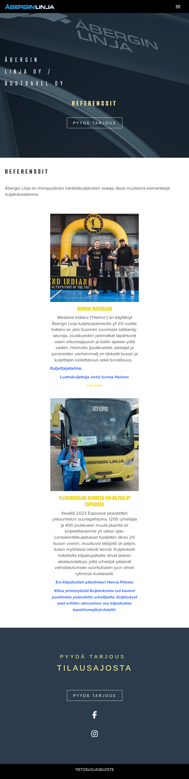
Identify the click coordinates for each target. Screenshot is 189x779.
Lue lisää (110, 385)
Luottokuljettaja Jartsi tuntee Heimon (94, 377)
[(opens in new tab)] (94, 257)
